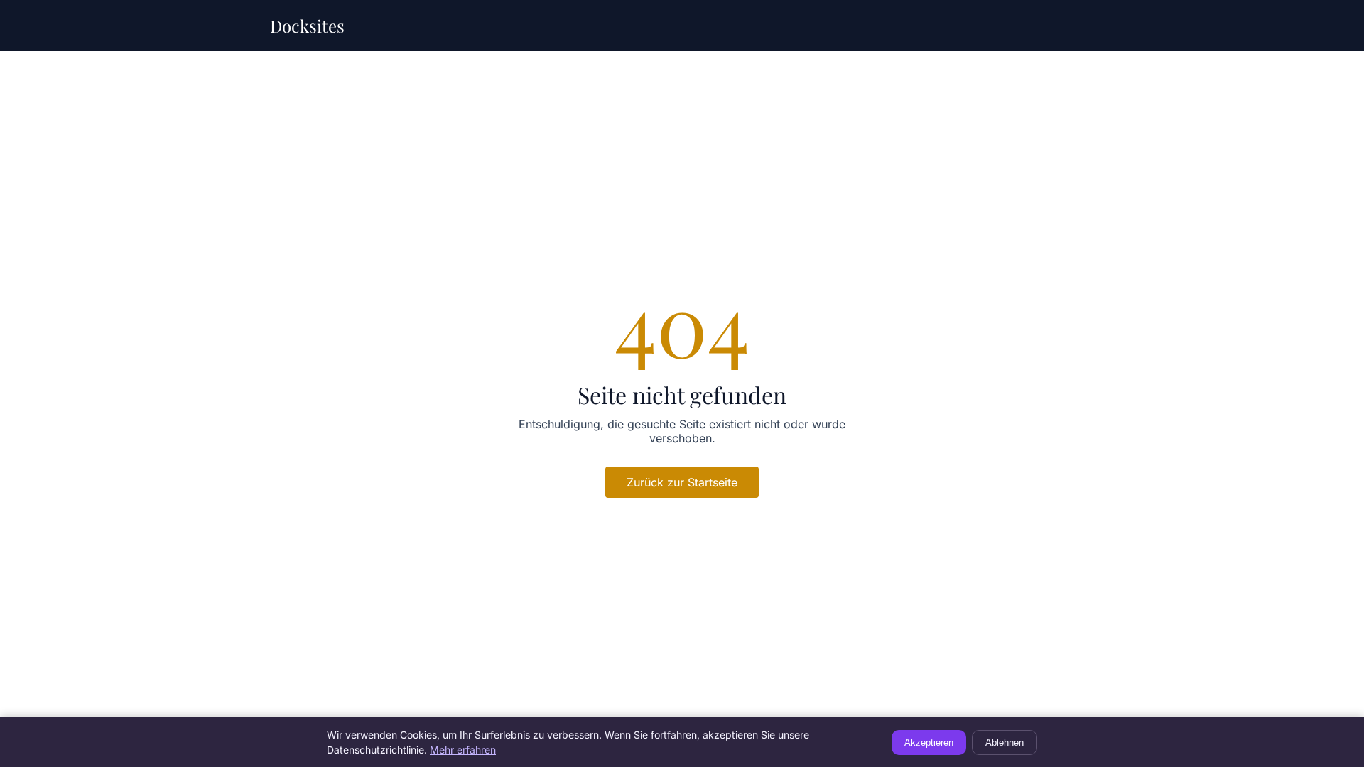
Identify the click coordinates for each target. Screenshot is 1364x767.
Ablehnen (1004, 742)
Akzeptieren (928, 742)
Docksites (307, 25)
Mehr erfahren (463, 750)
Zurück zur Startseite (682, 482)
